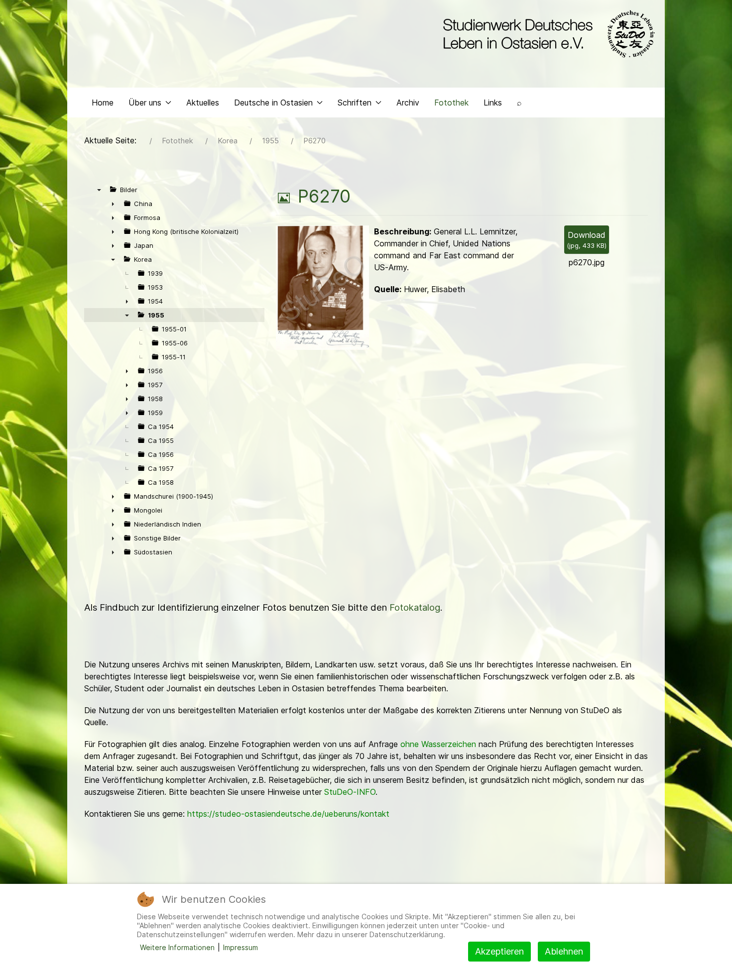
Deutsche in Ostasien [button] (273, 103)
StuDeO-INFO (349, 792)
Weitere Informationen (177, 947)
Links (493, 103)
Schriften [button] (354, 103)
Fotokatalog (414, 607)
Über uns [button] (144, 103)
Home (103, 103)
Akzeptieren (499, 951)
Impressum (240, 947)
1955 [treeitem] (156, 315)
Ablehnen (564, 951)
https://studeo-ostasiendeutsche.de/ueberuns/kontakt (288, 814)
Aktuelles (202, 103)
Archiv (407, 103)
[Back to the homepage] (546, 34)
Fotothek (451, 103)
